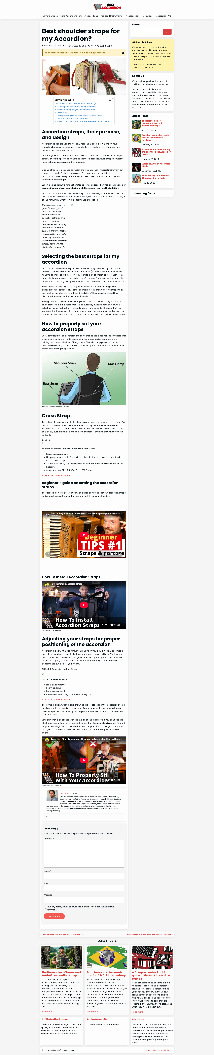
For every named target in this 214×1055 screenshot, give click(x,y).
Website (48, 895)
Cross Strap (62, 112)
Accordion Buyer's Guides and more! (61, 1050)
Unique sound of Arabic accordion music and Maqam (149, 934)
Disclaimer (168, 1050)
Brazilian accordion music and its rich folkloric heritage (155, 137)
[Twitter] (46, 816)
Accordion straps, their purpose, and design (76, 103)
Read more (46, 1011)
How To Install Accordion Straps (74, 118)
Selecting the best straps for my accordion (76, 106)
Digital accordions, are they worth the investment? (64, 934)
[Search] (167, 32)
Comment (50, 838)
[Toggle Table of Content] (109, 100)
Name (47, 871)
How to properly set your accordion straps (76, 109)
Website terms (157, 1050)
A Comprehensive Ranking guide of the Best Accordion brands (156, 152)
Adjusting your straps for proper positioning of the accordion (84, 121)
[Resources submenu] (153, 16)
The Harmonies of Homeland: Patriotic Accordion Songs (152, 123)
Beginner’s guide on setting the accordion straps (81, 116)
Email (47, 883)
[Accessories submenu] (139, 16)
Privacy (147, 1050)
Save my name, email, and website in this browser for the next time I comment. (80, 908)
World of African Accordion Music (156, 165)
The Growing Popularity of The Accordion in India (156, 176)
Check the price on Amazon (57, 475)
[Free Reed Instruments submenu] (123, 16)
